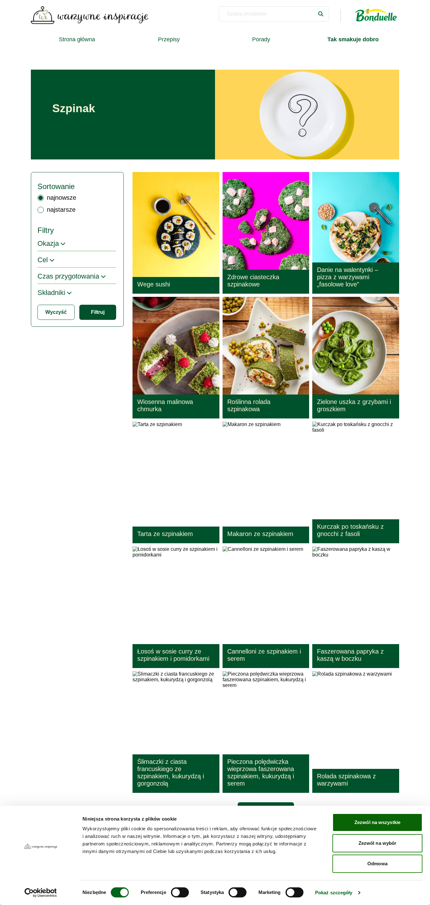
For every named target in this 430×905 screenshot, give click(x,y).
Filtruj (98, 312)
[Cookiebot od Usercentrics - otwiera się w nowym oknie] (40, 892)
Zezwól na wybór (378, 843)
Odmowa (377, 863)
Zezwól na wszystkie (377, 822)
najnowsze (61, 197)
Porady (261, 39)
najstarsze (61, 209)
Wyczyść (56, 312)
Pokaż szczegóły (334, 892)
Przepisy (169, 39)
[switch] (180, 892)
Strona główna (77, 39)
